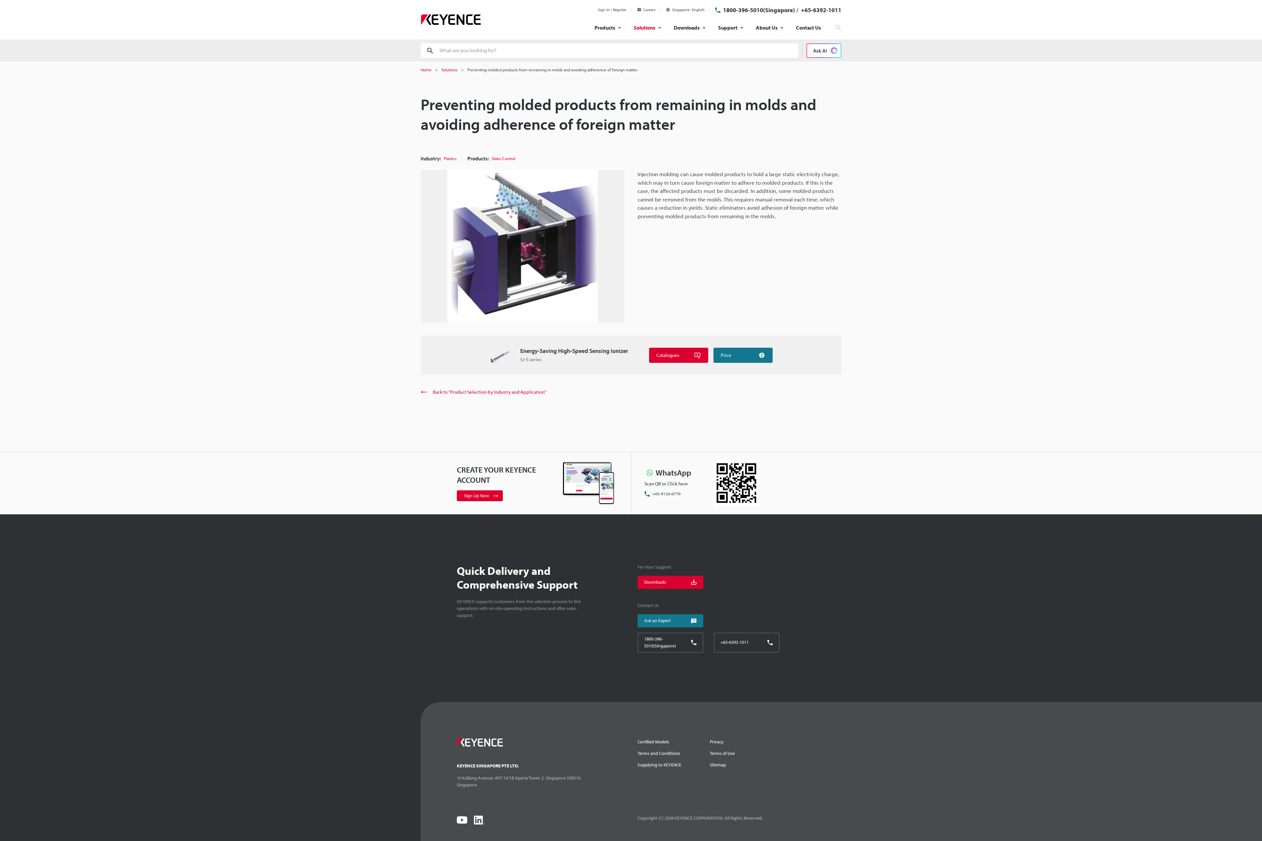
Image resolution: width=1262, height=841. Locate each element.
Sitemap (718, 765)
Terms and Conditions (659, 753)
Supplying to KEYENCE (659, 765)
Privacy (717, 742)
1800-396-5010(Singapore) (759, 10)
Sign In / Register (612, 9)
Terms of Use (722, 753)
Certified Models (653, 742)
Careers (649, 9)
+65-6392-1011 (820, 10)
